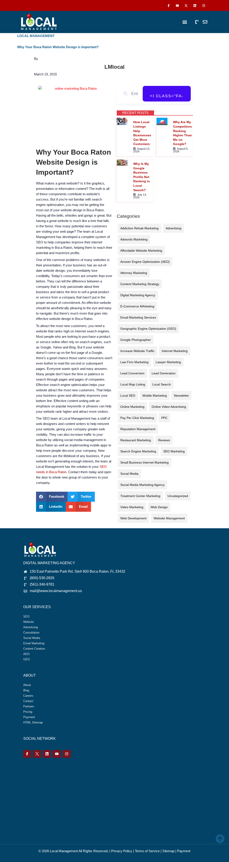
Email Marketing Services (138, 317)
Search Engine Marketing (138, 451)
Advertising (173, 228)
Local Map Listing (132, 384)
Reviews (164, 440)
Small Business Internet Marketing (144, 462)
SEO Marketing (174, 451)
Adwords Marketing (134, 239)
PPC (164, 418)
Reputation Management (137, 429)
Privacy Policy (121, 851)
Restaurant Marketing (135, 440)
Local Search (161, 384)
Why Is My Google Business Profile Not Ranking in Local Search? (141, 177)
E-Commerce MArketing (137, 306)
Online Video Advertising (169, 406)
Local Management (64, 851)
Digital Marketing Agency (137, 295)
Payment (183, 851)
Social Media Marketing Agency (142, 485)
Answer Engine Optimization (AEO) (145, 261)
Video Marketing (131, 507)
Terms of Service (147, 851)
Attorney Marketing (133, 273)
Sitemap (168, 851)
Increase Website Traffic (137, 351)
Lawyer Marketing (168, 362)
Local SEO (127, 395)
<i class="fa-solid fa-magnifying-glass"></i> (167, 98)
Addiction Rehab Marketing (139, 228)
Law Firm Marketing (134, 362)
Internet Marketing (175, 351)
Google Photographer (135, 340)
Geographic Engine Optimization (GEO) (148, 328)
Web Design (159, 507)
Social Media (129, 473)
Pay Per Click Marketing (137, 418)
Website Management (169, 518)
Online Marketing (132, 406)
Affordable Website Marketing (141, 250)
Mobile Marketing (154, 395)
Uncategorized (178, 496)
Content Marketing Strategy (139, 284)
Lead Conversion (132, 373)
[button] (184, 22)
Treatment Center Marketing (140, 496)
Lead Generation (164, 373)
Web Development (133, 518)
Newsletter (181, 395)
